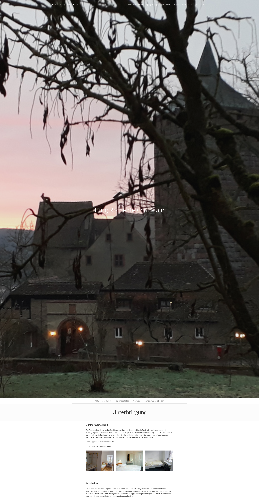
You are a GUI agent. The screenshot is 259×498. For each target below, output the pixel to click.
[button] (196, 4)
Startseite (132, 4)
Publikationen (187, 4)
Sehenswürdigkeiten (154, 400)
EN (204, 4)
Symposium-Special (162, 4)
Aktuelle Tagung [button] (144, 4)
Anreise (136, 400)
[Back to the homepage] (65, 4)
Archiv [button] (175, 4)
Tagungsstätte (122, 400)
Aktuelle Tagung (103, 400)
